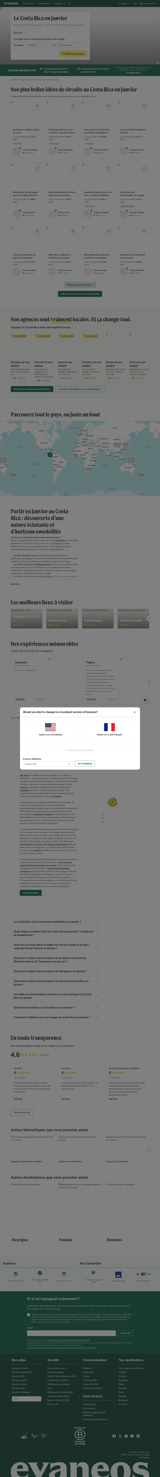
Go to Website (85, 763)
